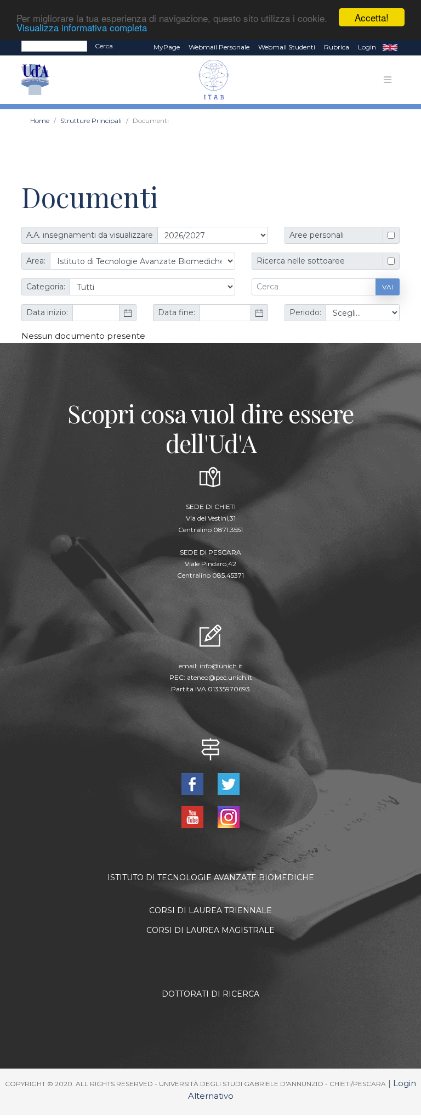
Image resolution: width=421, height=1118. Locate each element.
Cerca (104, 46)
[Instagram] (228, 816)
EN (390, 47)
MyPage (166, 47)
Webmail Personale (219, 47)
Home (39, 120)
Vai (387, 287)
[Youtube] (193, 816)
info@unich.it (221, 666)
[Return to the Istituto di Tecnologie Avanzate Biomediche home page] (208, 79)
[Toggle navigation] (388, 79)
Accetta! (372, 17)
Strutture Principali (91, 120)
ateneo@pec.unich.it (219, 677)
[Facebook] (193, 783)
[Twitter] (228, 783)
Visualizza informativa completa (81, 27)
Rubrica (336, 47)
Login (367, 47)
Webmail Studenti (286, 47)
